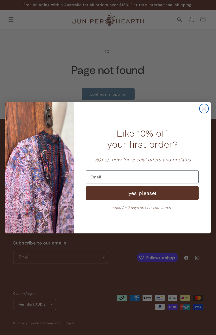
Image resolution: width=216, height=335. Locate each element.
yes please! (142, 193)
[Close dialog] (204, 108)
